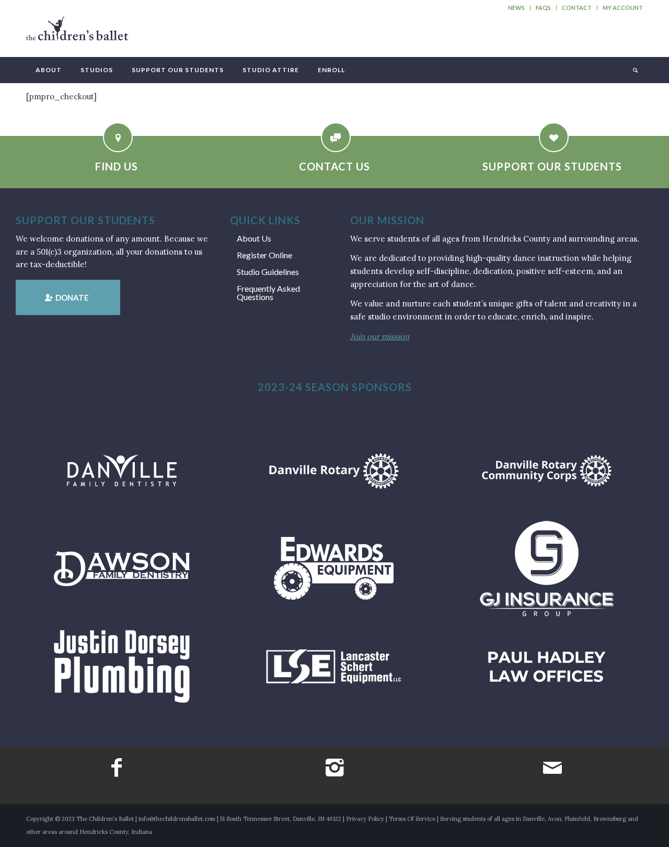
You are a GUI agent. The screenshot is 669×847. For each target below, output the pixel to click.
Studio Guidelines (268, 272)
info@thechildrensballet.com (177, 818)
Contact (577, 7)
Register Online (264, 255)
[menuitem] (516, 7)
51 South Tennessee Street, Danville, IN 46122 (280, 818)
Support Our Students (552, 166)
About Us (254, 238)
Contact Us (334, 166)
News (516, 7)
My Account (623, 7)
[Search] (634, 70)
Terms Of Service (412, 818)
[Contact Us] (336, 137)
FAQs (543, 7)
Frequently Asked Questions (268, 292)
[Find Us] (118, 137)
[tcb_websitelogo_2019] (77, 33)
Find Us (116, 166)
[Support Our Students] (554, 137)
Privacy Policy (365, 818)
